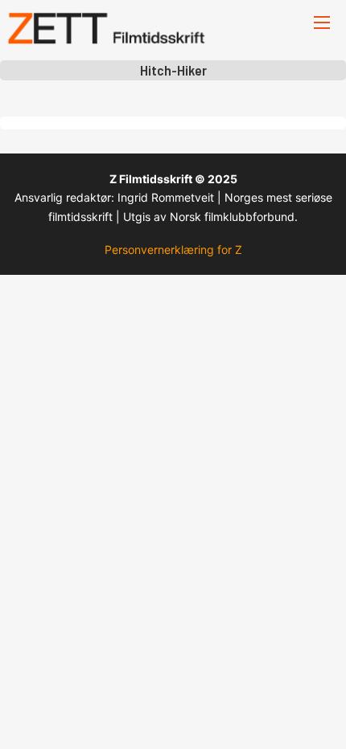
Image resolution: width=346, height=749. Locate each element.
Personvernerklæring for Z (173, 249)
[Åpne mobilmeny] (322, 22)
